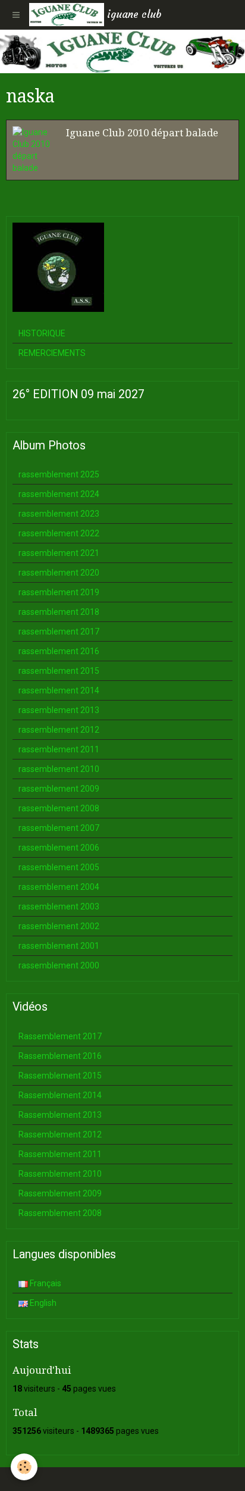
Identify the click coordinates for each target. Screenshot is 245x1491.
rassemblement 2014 (58, 690)
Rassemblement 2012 (60, 1134)
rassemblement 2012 (58, 729)
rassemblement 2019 (58, 592)
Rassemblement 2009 (60, 1193)
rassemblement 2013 (58, 710)
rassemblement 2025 (58, 474)
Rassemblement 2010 (60, 1174)
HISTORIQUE (41, 333)
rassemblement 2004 (58, 887)
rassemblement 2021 (58, 553)
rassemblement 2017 (58, 631)
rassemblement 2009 (58, 788)
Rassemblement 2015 (60, 1075)
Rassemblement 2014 (60, 1095)
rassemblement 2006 (58, 847)
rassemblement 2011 (58, 749)
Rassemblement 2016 (60, 1056)
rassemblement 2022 (58, 533)
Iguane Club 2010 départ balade (142, 133)
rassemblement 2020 (58, 572)
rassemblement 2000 (58, 965)
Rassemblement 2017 (60, 1036)
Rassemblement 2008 (60, 1213)
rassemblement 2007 (58, 828)
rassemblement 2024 (58, 494)
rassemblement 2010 (58, 769)
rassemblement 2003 (58, 906)
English (42, 1303)
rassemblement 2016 (58, 651)
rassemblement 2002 (58, 926)
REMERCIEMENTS (52, 353)
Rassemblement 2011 (60, 1154)
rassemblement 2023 (58, 513)
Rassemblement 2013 (60, 1115)
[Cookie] (24, 1467)
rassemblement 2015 (58, 671)
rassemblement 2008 (58, 808)
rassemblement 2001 (58, 946)
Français (44, 1283)
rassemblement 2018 (58, 612)
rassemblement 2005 (58, 867)
